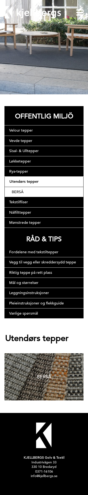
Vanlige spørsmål (23, 313)
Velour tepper (21, 130)
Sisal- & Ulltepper (24, 151)
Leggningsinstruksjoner (29, 293)
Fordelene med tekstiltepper (33, 252)
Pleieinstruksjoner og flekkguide (36, 303)
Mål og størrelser (23, 282)
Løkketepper (20, 161)
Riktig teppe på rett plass (30, 272)
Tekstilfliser (18, 202)
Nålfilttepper (20, 212)
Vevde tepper (20, 140)
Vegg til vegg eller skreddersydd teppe (42, 262)
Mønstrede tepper (25, 222)
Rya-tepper (18, 171)
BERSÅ (17, 192)
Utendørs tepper (23, 181)
